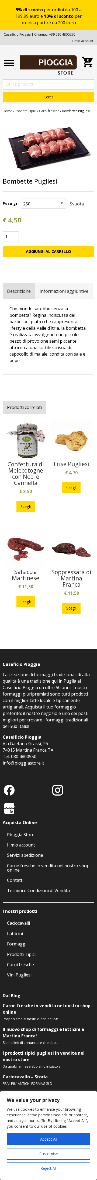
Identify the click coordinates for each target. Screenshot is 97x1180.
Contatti (15, 880)
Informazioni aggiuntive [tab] (64, 291)
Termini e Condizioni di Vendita (38, 890)
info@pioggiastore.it (23, 763)
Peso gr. (11, 203)
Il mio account (82, 41)
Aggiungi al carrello (48, 251)
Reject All (48, 1168)
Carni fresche (49, 111)
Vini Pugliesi (19, 975)
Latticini (15, 934)
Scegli (25, 506)
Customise (48, 1153)
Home (7, 111)
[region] (48, 1135)
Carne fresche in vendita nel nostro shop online (48, 868)
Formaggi (16, 944)
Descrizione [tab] (19, 291)
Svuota (77, 204)
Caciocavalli (18, 923)
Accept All (48, 1139)
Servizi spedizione (25, 855)
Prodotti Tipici (25, 111)
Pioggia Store (20, 835)
